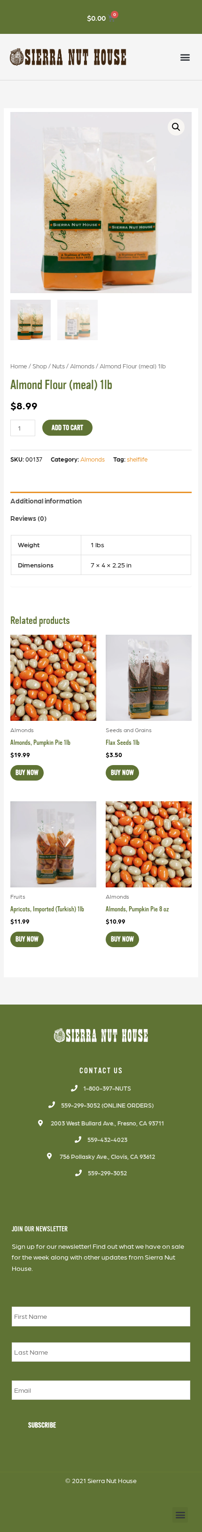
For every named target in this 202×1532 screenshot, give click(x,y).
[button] (185, 57)
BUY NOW (27, 772)
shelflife (137, 459)
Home (18, 365)
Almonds (82, 365)
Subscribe (42, 1425)
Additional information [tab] (46, 500)
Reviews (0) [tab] (28, 518)
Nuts (58, 365)
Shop (39, 365)
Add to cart (67, 427)
